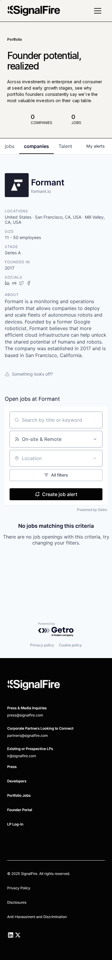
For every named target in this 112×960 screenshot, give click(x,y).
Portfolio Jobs (19, 795)
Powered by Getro (92, 509)
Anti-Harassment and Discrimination (37, 916)
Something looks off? (32, 374)
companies (36, 146)
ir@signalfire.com (21, 756)
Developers (16, 781)
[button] (97, 11)
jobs (9, 146)
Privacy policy (42, 645)
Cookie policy (70, 645)
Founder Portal (19, 810)
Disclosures (16, 902)
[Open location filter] (94, 458)
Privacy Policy (18, 888)
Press (12, 766)
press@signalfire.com (25, 715)
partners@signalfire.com (27, 735)
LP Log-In (15, 824)
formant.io (41, 191)
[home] (33, 11)
